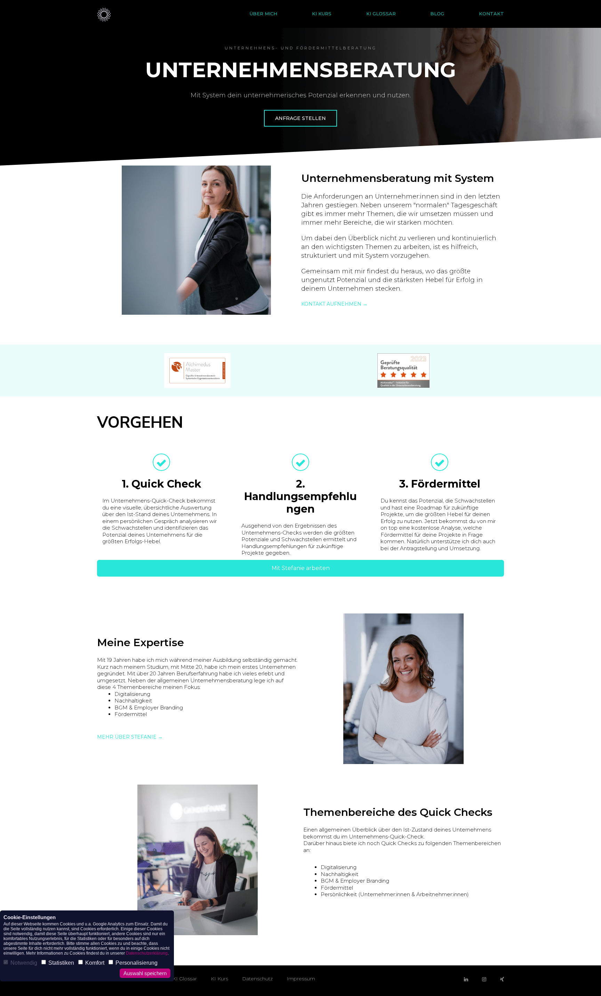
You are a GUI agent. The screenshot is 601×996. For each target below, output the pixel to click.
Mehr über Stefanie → (130, 737)
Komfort (94, 963)
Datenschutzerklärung (147, 953)
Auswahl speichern (145, 973)
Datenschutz (257, 979)
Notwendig (23, 963)
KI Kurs (321, 13)
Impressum (301, 979)
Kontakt (491, 13)
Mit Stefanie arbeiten (301, 568)
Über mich (263, 13)
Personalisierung (136, 963)
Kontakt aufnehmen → (334, 304)
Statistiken (61, 963)
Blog (437, 13)
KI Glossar (381, 13)
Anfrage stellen (300, 118)
